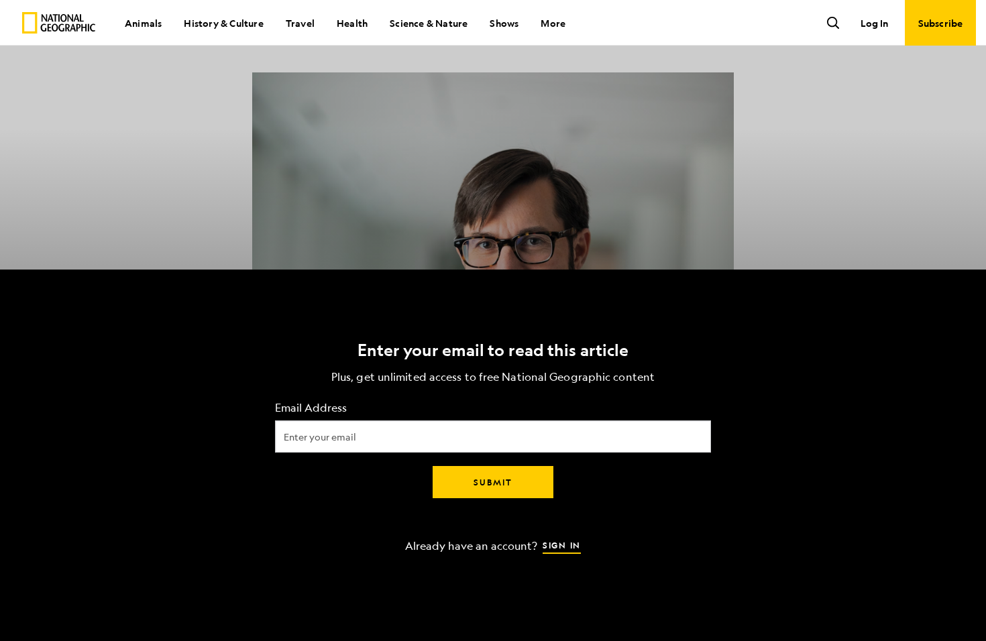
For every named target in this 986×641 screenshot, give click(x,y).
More (553, 23)
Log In (874, 23)
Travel (300, 23)
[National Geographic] (58, 23)
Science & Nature (429, 23)
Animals (143, 23)
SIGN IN (562, 545)
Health (352, 23)
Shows (504, 23)
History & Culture (223, 23)
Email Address (311, 408)
